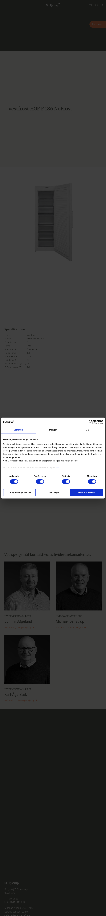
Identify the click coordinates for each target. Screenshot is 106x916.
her (57, 467)
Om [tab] (87, 430)
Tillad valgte (53, 492)
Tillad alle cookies (86, 492)
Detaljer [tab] (53, 430)
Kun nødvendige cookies (19, 492)
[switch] (40, 481)
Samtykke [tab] (18, 430)
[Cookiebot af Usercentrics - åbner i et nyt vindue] (91, 422)
